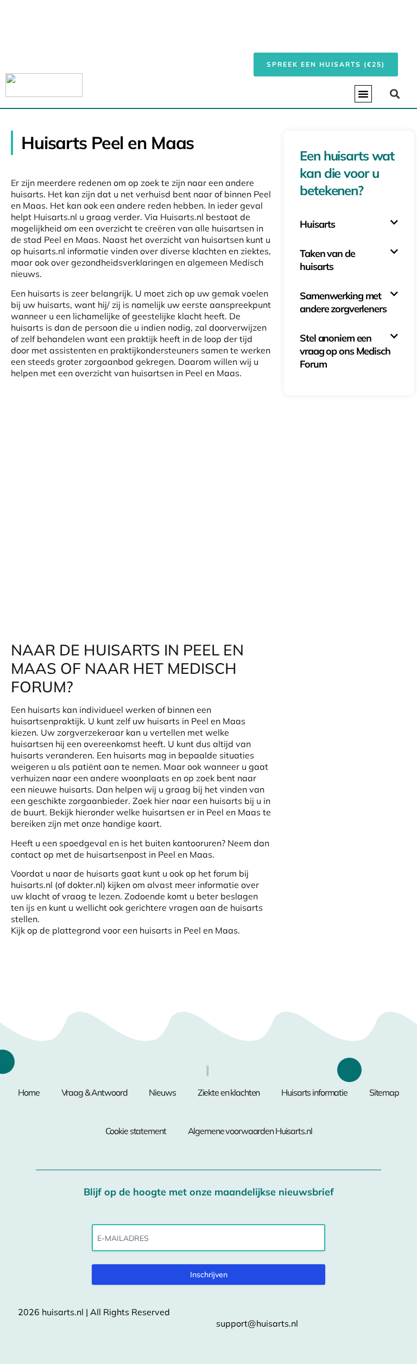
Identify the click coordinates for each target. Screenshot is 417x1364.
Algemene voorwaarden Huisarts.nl (250, 1130)
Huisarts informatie (314, 1092)
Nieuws (162, 1092)
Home (28, 1092)
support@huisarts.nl (257, 1323)
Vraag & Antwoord (94, 1092)
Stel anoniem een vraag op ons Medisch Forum (345, 351)
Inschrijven (209, 1274)
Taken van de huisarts (327, 260)
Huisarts (317, 224)
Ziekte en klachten (229, 1092)
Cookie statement (135, 1130)
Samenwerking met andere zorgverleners (343, 302)
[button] (363, 93)
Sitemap (384, 1092)
